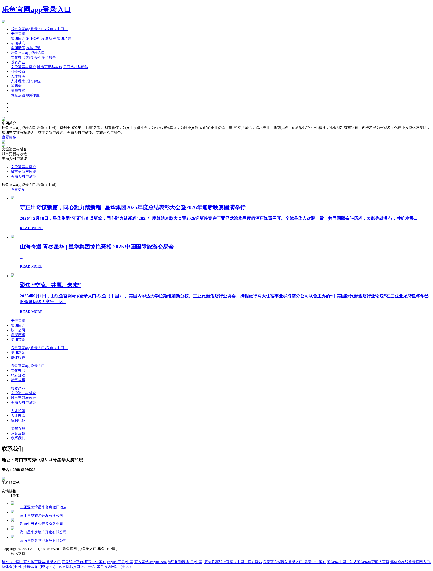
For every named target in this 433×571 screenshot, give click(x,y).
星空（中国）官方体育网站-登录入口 (31, 562)
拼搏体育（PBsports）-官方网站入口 (51, 567)
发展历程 (48, 38)
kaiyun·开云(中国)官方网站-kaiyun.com (137, 562)
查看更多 (9, 137)
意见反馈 (18, 95)
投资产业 (18, 62)
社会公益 (18, 71)
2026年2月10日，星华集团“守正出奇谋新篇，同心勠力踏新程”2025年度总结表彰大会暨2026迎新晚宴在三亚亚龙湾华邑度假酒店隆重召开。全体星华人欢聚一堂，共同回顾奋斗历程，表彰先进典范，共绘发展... (218, 218)
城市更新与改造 (49, 67)
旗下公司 (33, 38)
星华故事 (48, 57)
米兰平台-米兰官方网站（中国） (107, 567)
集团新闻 (18, 48)
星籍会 (16, 86)
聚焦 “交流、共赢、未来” (50, 285)
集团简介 (18, 38)
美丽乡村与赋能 (75, 67)
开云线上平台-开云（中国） (84, 562)
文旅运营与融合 (23, 67)
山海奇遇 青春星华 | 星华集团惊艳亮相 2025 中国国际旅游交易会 (97, 247)
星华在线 (18, 90)
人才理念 (18, 81)
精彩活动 (33, 57)
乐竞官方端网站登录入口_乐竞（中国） (294, 562)
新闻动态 (18, 43)
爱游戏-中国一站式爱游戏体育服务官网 (358, 562)
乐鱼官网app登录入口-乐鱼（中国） (39, 29)
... (21, 257)
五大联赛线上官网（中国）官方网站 (233, 562)
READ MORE (31, 228)
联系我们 (33, 95)
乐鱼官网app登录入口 (36, 9)
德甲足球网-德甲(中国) (185, 562)
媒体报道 (33, 48)
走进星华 (18, 34)
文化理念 (18, 57)
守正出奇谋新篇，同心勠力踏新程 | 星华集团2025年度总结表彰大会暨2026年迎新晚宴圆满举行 (133, 207)
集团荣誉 (64, 38)
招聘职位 (33, 81)
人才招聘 (18, 76)
